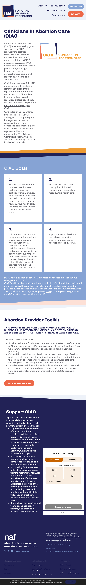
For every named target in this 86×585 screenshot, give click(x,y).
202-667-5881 (50, 548)
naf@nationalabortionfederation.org (58, 545)
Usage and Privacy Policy (22, 551)
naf (10, 536)
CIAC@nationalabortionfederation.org (24, 283)
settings (59, 582)
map (48, 291)
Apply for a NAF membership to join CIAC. (20, 105)
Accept (70, 582)
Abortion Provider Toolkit (38, 286)
